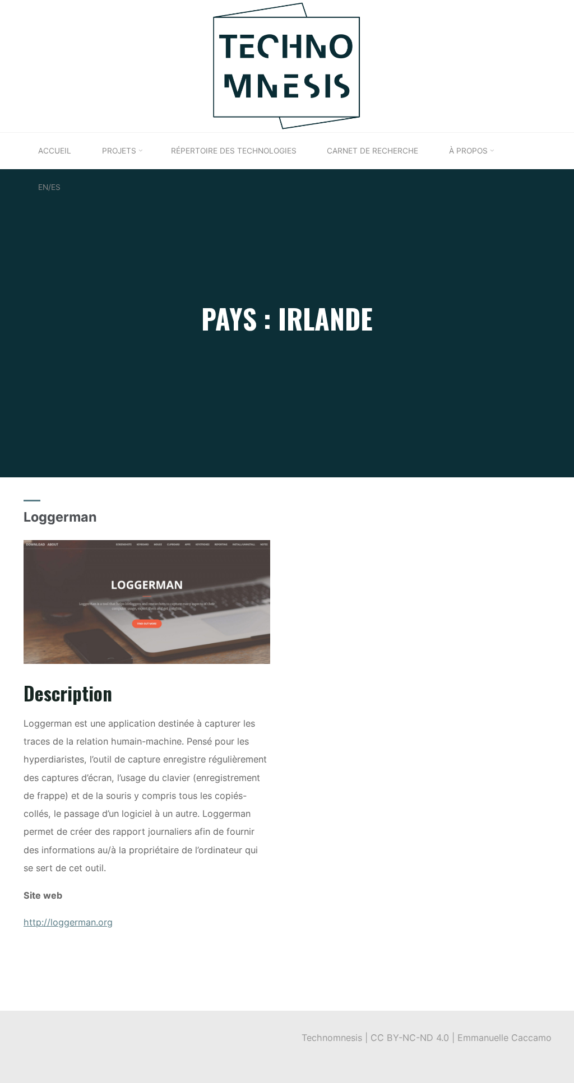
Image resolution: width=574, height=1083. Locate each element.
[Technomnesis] (287, 65)
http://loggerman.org (68, 922)
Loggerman (60, 517)
